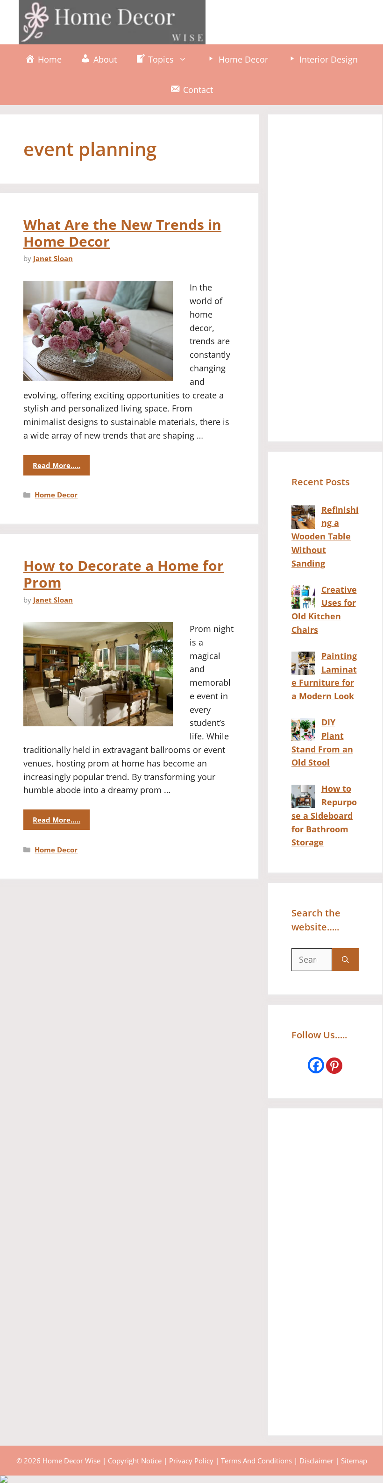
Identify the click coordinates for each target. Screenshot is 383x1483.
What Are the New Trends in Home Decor (122, 233)
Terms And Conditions (256, 1460)
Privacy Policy (191, 1460)
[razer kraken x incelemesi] (191, 1479)
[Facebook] (316, 1065)
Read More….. (56, 465)
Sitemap (354, 1460)
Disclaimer (316, 1460)
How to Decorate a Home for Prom (123, 574)
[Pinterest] (334, 1065)
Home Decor (56, 494)
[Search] (345, 959)
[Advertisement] (325, 278)
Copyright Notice (135, 1460)
